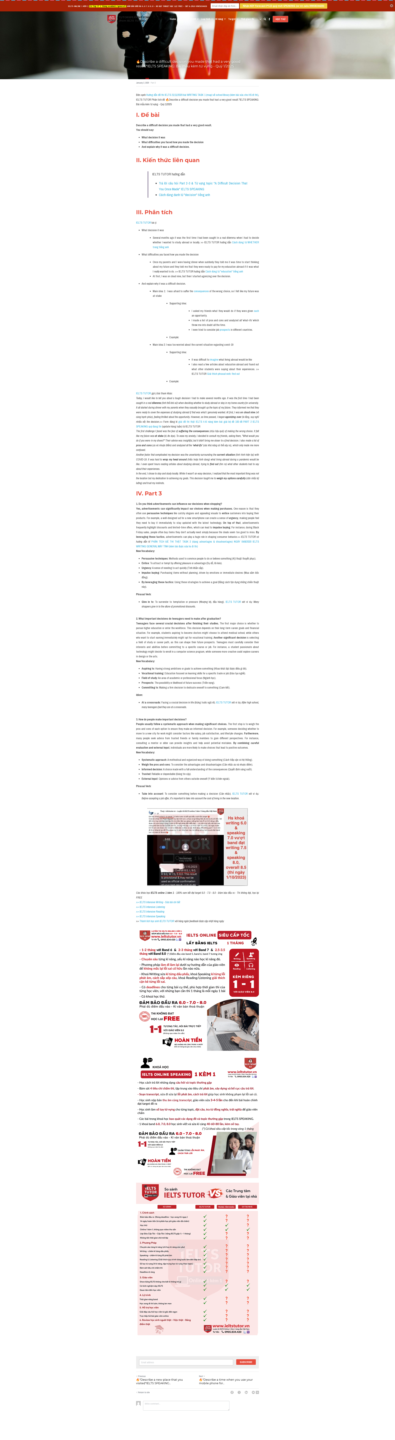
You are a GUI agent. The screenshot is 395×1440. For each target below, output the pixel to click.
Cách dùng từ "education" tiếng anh (224, 271)
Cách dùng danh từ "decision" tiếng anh (185, 194)
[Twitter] (239, 1392)
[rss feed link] (257, 1392)
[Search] (265, 19)
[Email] (253, 1392)
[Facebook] (232, 1392)
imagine (214, 360)
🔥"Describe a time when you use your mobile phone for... (226, 1381)
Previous (142, 1376)
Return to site (144, 1392)
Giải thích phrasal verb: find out (223, 374)
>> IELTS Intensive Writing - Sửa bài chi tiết (158, 902)
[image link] (111, 19)
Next (201, 1376)
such (256, 311)
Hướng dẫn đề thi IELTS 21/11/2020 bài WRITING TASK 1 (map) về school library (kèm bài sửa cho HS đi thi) (202, 95)
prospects (225, 330)
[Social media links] (269, 19)
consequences (201, 291)
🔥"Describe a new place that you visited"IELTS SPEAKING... (159, 1381)
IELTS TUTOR (143, 223)
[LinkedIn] (246, 1392)
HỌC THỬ (280, 19)
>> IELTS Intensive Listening (150, 907)
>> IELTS (141, 916)
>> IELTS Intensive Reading (150, 911)
